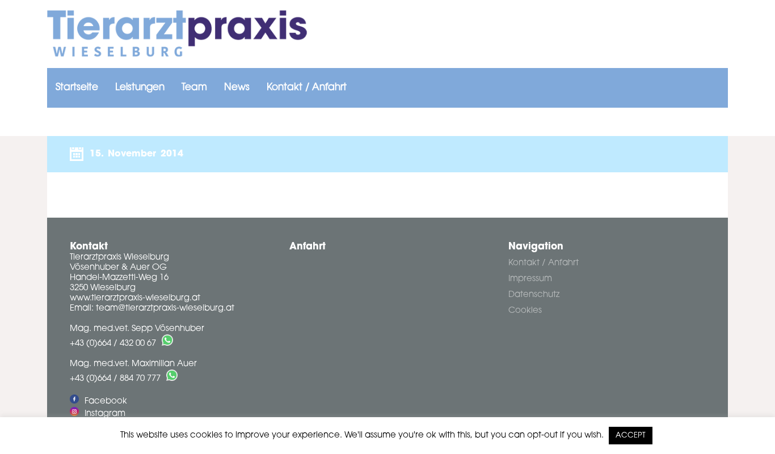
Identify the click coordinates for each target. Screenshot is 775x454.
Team (194, 87)
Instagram (105, 414)
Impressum (530, 279)
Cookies (525, 311)
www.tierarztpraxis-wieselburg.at (135, 298)
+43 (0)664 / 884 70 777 (115, 379)
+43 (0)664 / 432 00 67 (113, 344)
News (237, 87)
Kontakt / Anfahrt (307, 87)
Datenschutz (533, 295)
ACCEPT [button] (631, 435)
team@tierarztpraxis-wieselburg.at (165, 308)
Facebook (106, 401)
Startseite (77, 87)
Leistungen (140, 87)
